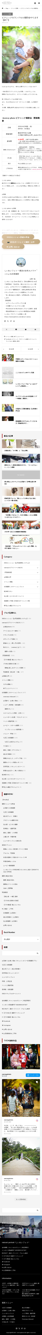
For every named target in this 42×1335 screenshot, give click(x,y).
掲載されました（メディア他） (13, 758)
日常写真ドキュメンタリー (10, 973)
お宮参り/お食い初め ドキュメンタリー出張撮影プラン (19, 960)
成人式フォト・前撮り (10, 816)
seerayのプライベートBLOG (13, 567)
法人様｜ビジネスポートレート (14, 596)
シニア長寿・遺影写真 (28, 1313)
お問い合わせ (7, 925)
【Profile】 (5, 799)
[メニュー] (39, 3)
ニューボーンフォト (8, 977)
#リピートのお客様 (26, 1186)
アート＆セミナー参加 (10, 631)
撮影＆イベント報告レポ (11, 762)
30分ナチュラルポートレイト (11, 993)
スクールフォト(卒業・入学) (12, 713)
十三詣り (6, 746)
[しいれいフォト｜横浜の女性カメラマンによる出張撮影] (7, 3)
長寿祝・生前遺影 (7, 989)
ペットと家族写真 (7, 985)
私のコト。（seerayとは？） (12, 647)
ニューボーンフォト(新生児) (12, 841)
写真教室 (5, 892)
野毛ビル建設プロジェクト (12, 605)
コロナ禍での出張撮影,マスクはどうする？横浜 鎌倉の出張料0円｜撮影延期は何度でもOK (31, 1292)
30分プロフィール (27, 1310)
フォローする (34, 1075)
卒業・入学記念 (7, 981)
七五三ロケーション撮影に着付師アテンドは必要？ (30, 1284)
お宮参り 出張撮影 (9, 808)
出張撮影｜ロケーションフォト (14, 586)
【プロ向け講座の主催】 (11, 900)
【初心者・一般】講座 (10, 896)
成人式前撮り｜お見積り (11, 917)
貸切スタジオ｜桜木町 (28, 1316)
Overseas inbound (28, 1319)
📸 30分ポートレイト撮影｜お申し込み (21, 242)
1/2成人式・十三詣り (8, 1322)
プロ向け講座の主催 (9, 663)
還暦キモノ (8, 709)
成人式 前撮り (7, 754)
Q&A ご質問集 (8, 888)
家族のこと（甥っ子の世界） (12, 643)
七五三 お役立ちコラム (12, 742)
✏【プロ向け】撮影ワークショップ (13, 1013)
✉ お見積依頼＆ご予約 (9, 1033)
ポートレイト (33, 339)
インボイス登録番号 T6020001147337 (14, 1005)
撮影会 (15, 341)
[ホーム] (2, 8)
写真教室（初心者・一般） (12, 672)
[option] (21, 1227)
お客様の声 (7, 577)
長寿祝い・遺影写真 (9, 828)
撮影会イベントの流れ (10, 884)
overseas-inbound (9, 696)
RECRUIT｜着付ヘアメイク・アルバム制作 (16, 1009)
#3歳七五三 (7, 1186)
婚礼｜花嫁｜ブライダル (11, 750)
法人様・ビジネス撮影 (10, 824)
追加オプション (7, 845)
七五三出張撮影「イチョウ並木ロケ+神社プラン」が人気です (10, 1291)
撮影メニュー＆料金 (8, 804)
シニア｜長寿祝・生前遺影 (12, 705)
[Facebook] (11, 321)
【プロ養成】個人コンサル (12, 659)
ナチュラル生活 (8, 635)
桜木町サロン (8, 591)
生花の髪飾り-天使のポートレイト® (15, 857)
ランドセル (9, 341)
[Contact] (14, 321)
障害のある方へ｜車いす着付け (13, 770)
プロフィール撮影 (24, 339)
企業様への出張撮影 (8, 1316)
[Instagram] (5, 321)
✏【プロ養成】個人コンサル (11, 1017)
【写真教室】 (8, 572)
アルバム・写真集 (9, 853)
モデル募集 (7, 684)
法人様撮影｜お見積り (10, 921)
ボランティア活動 (9, 639)
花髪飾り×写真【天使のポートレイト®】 (17, 601)
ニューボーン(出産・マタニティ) (13, 717)
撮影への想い (9, 651)
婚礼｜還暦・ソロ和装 (10, 832)
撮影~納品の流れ (7, 876)
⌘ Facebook (6, 1021)
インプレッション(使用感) (13, 729)
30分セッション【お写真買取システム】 (17, 563)
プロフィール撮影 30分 (10, 820)
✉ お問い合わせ (13, 247)
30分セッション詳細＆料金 (18, 237)
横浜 (18, 341)
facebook (8, 339)
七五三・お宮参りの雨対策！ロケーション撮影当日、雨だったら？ (10, 1285)
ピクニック (15, 339)
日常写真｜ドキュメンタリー (12, 766)
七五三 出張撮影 (8, 737)
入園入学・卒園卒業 (9, 837)
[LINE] (25, 329)
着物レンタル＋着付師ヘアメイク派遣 (15, 849)
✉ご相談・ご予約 (7, 909)
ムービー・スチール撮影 (11, 725)
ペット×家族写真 (8, 721)
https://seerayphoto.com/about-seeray (17, 317)
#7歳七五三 (15, 1186)
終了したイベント (19, 336)
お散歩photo (7, 626)
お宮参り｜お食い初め (8, 1310)
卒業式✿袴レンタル (9, 861)
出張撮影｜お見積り (9, 913)
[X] (8, 321)
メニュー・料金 (8, 733)
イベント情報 (7, 14)
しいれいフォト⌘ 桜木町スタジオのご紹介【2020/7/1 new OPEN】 (21, 871)
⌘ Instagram (6, 1025)
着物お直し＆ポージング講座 (14, 668)
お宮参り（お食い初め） (11, 700)
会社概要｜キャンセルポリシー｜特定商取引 (16, 1000)
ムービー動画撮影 (9, 865)
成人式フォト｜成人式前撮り (11, 969)
